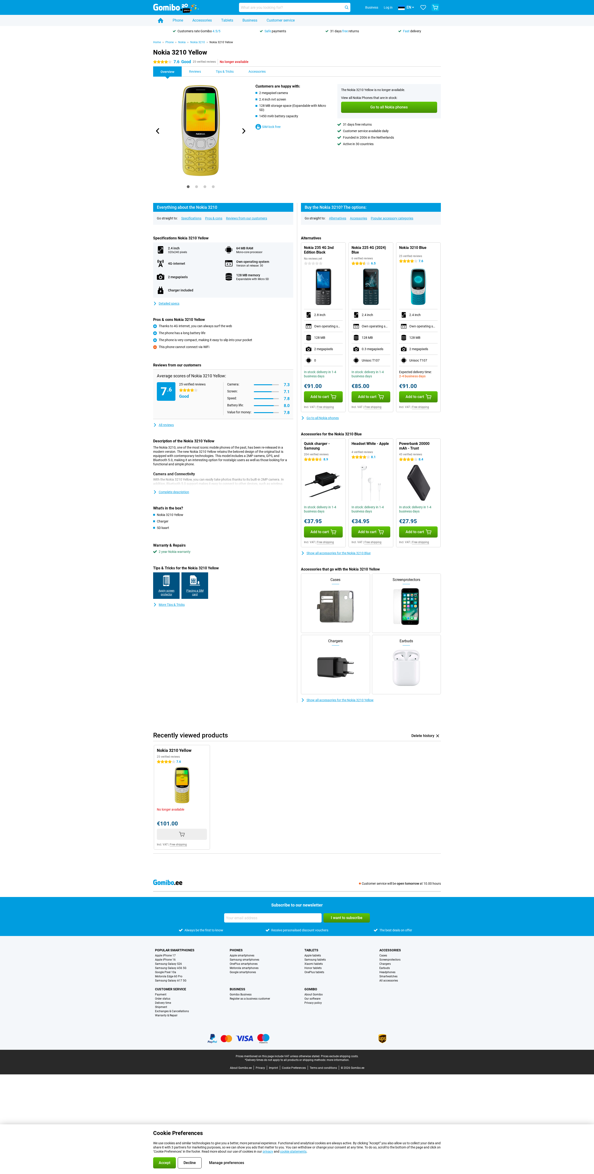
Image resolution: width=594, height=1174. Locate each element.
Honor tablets (313, 968)
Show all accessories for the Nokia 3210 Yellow (340, 700)
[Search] (346, 7)
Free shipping (325, 407)
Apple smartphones (242, 955)
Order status (162, 998)
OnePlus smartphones (244, 963)
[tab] (188, 186)
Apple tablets (312, 955)
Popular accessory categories (392, 218)
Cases (383, 955)
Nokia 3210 (197, 42)
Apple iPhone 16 (165, 959)
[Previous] (157, 131)
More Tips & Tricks (172, 605)
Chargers (385, 963)
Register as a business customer (250, 998)
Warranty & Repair (166, 1015)
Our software (312, 998)
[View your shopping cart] (435, 7)
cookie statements (293, 1151)
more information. (338, 1060)
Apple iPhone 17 (165, 955)
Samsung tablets (315, 959)
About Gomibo (313, 994)
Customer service (281, 20)
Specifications (191, 218)
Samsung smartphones (244, 959)
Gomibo (310, 989)
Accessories (202, 20)
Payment (160, 994)
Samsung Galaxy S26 (168, 963)
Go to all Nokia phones (323, 418)
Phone (178, 20)
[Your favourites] (423, 7)
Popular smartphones (174, 950)
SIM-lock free (271, 127)
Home (157, 42)
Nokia (182, 42)
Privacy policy (313, 1002)
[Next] (243, 131)
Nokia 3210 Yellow (221, 42)
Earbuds (384, 968)
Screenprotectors (389, 959)
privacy (268, 1151)
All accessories (388, 980)
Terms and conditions (323, 1068)
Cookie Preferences (294, 1068)
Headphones (387, 972)
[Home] (160, 20)
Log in (388, 7)
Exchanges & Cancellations (172, 1011)
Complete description (174, 492)
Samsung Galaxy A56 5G (170, 968)
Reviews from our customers (246, 218)
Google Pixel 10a (165, 972)
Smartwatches (388, 976)
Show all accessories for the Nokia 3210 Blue (339, 553)
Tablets (227, 20)
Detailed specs (169, 303)
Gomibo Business (241, 994)
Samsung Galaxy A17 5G (170, 980)
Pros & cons (213, 218)
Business (249, 20)
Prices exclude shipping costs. (339, 1056)
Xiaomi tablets (313, 963)
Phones (236, 950)
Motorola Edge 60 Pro (168, 976)
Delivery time (163, 1002)
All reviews (166, 425)
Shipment (161, 1007)
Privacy (260, 1068)
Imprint (273, 1068)
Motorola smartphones (244, 968)
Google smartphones (243, 972)
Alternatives (337, 218)
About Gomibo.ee (241, 1068)
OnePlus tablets (314, 972)
